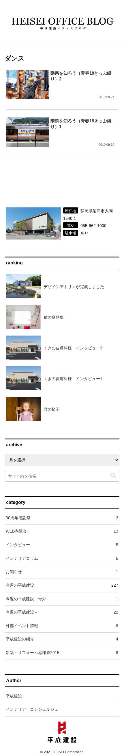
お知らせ (62, 571)
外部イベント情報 (62, 625)
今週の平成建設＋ (62, 612)
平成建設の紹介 (62, 639)
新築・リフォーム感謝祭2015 (62, 652)
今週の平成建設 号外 (62, 598)
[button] (113, 475)
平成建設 (14, 696)
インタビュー (62, 544)
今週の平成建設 (62, 585)
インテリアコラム (62, 558)
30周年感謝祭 (62, 517)
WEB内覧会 (62, 531)
